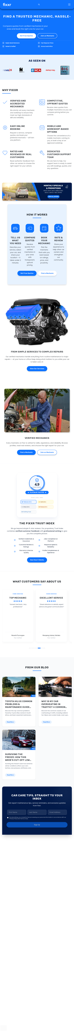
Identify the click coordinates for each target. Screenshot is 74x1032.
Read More (10, 722)
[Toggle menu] (69, 4)
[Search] (39, 4)
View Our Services (37, 369)
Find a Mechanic (47, 273)
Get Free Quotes (26, 273)
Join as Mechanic (47, 452)
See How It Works (37, 560)
